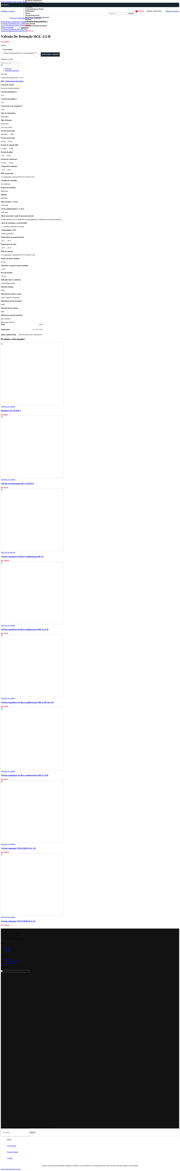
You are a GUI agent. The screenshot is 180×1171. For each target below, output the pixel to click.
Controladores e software (34, 9)
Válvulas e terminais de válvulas (36, 26)
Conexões (28, 7)
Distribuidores (30, 11)
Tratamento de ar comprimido (35, 21)
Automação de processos (34, 3)
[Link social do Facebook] (169, 5)
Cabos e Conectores (32, 5)
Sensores (28, 19)
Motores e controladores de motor (37, 17)
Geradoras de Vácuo (32, 15)
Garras (27, 13)
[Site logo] (8, 11)
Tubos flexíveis (30, 24)
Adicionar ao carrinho (50, 54)
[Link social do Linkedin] (173, 5)
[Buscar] (121, 10)
